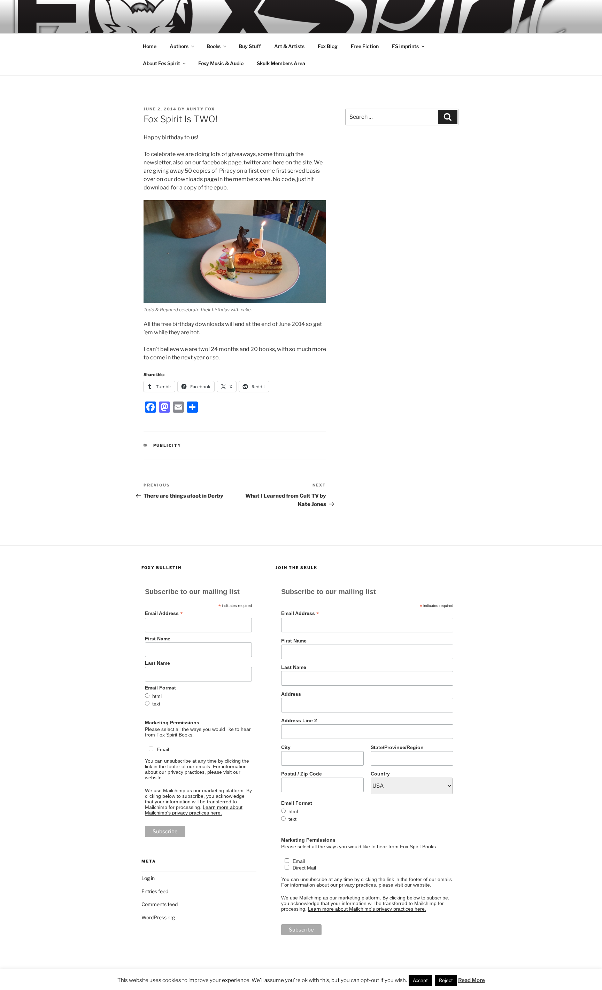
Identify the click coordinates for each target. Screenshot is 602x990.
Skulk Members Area (281, 63)
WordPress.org (158, 917)
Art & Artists (289, 46)
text (156, 704)
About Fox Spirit (161, 63)
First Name (157, 638)
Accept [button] (420, 980)
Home (149, 46)
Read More (471, 980)
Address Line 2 (299, 720)
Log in (148, 878)
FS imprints (405, 46)
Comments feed (159, 904)
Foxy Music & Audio (221, 63)
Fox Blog (328, 46)
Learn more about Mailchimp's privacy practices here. (193, 810)
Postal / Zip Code (301, 774)
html (157, 696)
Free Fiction (365, 46)
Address (291, 694)
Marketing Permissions (172, 722)
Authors (179, 46)
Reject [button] (446, 980)
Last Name (157, 663)
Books (214, 46)
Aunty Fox (200, 109)
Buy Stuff (250, 46)
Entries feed (154, 891)
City (286, 747)
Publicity (167, 445)
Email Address (164, 613)
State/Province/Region (397, 747)
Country (380, 774)
